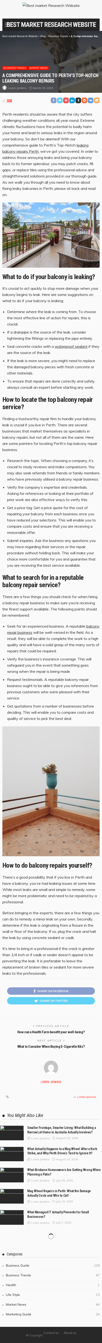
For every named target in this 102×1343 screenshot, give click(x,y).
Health (53, 1285)
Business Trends (15, 67)
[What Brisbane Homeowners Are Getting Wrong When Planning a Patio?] (12, 1175)
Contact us (51, 1333)
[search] (93, 25)
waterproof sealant (71, 346)
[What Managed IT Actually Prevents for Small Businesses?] (12, 1217)
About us (70, 1333)
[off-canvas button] (7, 25)
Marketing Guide (53, 1314)
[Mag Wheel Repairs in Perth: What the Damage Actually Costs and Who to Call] (12, 1196)
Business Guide (53, 1265)
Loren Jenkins (17, 88)
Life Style (53, 1295)
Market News (38, 67)
